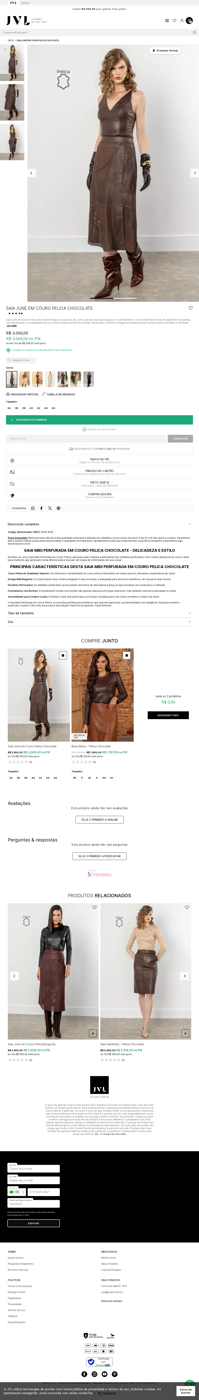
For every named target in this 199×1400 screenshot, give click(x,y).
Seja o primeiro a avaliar (99, 819)
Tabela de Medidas (61, 394)
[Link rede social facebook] (84, 1374)
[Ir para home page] (13, 3)
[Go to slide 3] (131, 298)
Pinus (25, 3)
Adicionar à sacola (168, 715)
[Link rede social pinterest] (115, 1374)
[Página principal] (23, 20)
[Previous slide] (14, 976)
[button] (12, 62)
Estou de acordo (186, 1391)
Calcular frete (180, 439)
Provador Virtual (25, 394)
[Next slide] (184, 976)
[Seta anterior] (31, 173)
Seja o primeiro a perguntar (99, 856)
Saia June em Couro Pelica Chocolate (32, 746)
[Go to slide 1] (101, 298)
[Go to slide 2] (119, 298)
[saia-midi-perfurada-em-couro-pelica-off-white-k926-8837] (24, 379)
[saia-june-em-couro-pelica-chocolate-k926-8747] (11, 379)
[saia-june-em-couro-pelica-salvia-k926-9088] (75, 379)
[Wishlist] (174, 20)
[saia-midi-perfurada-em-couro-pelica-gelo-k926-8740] (50, 379)
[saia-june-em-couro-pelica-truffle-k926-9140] (63, 379)
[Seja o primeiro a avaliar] (16, 313)
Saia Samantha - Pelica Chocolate (122, 1044)
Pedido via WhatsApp (102, 429)
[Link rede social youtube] (104, 1374)
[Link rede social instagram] (94, 1374)
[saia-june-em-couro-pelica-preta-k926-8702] (88, 379)
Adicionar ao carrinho (31, 419)
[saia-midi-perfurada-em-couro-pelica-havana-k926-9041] (37, 379)
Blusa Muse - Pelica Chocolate (91, 746)
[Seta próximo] (194, 173)
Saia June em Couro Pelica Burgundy (32, 1044)
